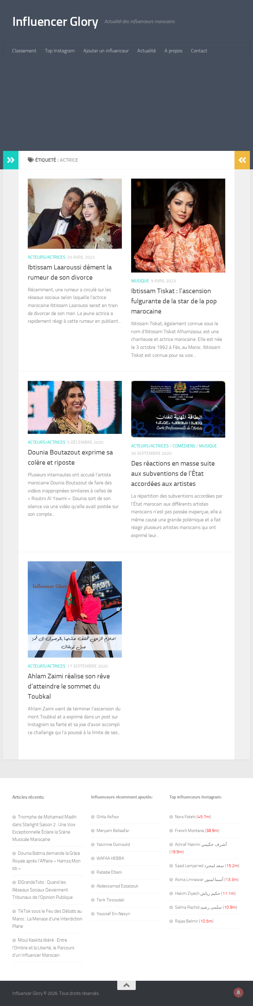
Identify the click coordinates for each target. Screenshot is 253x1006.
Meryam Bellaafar (113, 830)
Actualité (146, 51)
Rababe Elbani (109, 872)
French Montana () (197, 830)
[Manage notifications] (238, 992)
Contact (199, 51)
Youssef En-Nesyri (113, 913)
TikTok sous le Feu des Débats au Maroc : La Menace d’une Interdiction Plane (47, 918)
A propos (173, 51)
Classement (24, 51)
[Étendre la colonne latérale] (11, 160)
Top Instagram (60, 51)
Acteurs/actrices (46, 257)
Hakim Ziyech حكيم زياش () (205, 893)
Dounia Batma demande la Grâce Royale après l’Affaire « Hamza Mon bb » (46, 860)
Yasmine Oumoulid (113, 844)
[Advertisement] (126, 105)
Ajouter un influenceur (106, 51)
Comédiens (183, 446)
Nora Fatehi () (193, 816)
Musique (140, 281)
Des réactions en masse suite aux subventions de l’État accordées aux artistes (173, 473)
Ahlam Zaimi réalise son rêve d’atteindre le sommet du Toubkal (69, 686)
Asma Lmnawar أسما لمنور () (207, 879)
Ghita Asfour (108, 816)
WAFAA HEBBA (110, 858)
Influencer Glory (55, 21)
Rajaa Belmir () (194, 921)
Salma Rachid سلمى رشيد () (206, 907)
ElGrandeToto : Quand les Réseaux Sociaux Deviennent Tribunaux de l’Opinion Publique (42, 889)
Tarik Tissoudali (110, 900)
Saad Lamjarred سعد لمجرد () (207, 865)
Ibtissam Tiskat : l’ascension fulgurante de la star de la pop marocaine (174, 301)
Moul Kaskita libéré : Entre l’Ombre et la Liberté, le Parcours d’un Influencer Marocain (43, 947)
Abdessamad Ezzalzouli (117, 886)
